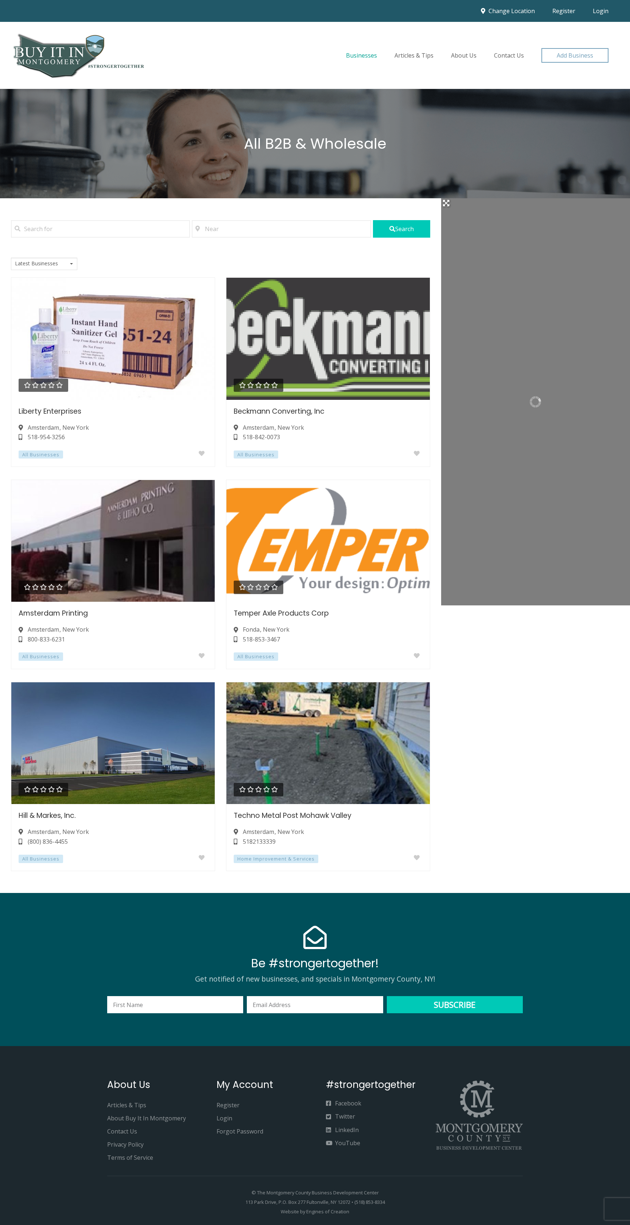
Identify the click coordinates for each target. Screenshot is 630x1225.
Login (600, 11)
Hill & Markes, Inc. (47, 815)
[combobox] (44, 264)
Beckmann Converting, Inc (279, 411)
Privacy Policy (125, 1144)
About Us (464, 55)
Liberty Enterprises (50, 411)
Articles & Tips (413, 55)
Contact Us (509, 55)
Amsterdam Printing (53, 613)
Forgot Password (240, 1131)
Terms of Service (130, 1158)
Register (563, 11)
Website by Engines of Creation (315, 1211)
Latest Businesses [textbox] (36, 263)
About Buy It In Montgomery (146, 1118)
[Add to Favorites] (203, 453)
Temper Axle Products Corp (281, 613)
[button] (574, 55)
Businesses (361, 55)
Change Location (511, 11)
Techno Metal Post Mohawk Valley (292, 815)
